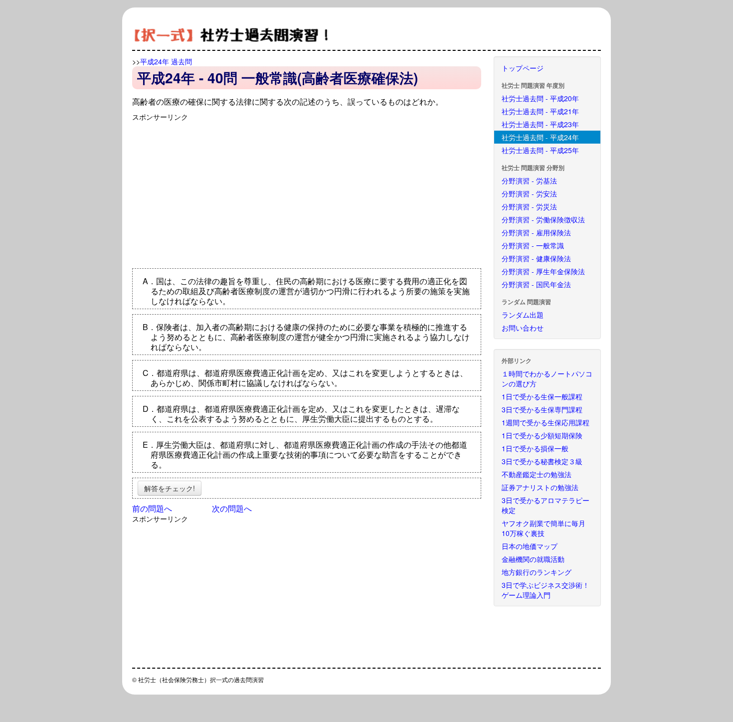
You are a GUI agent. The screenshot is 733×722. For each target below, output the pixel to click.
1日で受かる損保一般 (535, 448)
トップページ (523, 68)
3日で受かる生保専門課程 (542, 409)
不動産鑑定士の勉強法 (536, 474)
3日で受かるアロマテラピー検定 (545, 505)
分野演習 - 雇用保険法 (536, 232)
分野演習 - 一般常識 (533, 245)
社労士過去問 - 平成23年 (540, 124)
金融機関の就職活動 (533, 559)
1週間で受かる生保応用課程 (545, 422)
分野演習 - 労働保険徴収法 (543, 219)
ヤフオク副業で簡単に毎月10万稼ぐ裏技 (543, 528)
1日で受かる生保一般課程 (542, 396)
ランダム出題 (523, 315)
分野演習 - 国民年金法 (536, 284)
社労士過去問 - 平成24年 (540, 137)
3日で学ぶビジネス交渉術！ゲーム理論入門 (545, 590)
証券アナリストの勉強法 (540, 487)
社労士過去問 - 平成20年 (540, 98)
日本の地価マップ (529, 546)
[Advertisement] (216, 191)
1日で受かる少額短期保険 (542, 435)
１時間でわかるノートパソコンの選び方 (547, 378)
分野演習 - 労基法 (529, 180)
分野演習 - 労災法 (529, 206)
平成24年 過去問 (166, 61)
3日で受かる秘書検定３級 (542, 461)
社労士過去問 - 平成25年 (540, 150)
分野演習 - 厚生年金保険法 (543, 271)
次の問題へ (232, 508)
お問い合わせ (523, 328)
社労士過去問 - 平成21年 (540, 111)
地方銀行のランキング (536, 572)
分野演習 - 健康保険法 (536, 258)
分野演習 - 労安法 (529, 193)
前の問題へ (152, 508)
